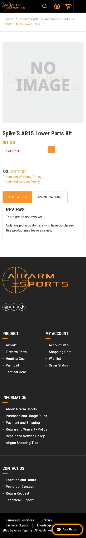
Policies (47, 520)
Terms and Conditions (20, 520)
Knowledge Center (49, 525)
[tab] (17, 197)
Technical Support (20, 500)
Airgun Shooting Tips (22, 443)
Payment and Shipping (23, 423)
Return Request (17, 493)
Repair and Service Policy (21, 182)
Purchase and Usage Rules (26, 416)
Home (9, 19)
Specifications (49, 197)
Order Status (58, 365)
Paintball (12, 365)
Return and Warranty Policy (22, 177)
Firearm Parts (29, 19)
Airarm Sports (23, 530)
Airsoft (11, 345)
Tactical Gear (16, 372)
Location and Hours (21, 480)
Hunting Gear (16, 359)
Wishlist (55, 359)
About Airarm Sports (21, 409)
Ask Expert (70, 529)
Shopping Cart (60, 352)
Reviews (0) (17, 197)
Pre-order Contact (20, 487)
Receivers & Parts (57, 19)
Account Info (59, 345)
